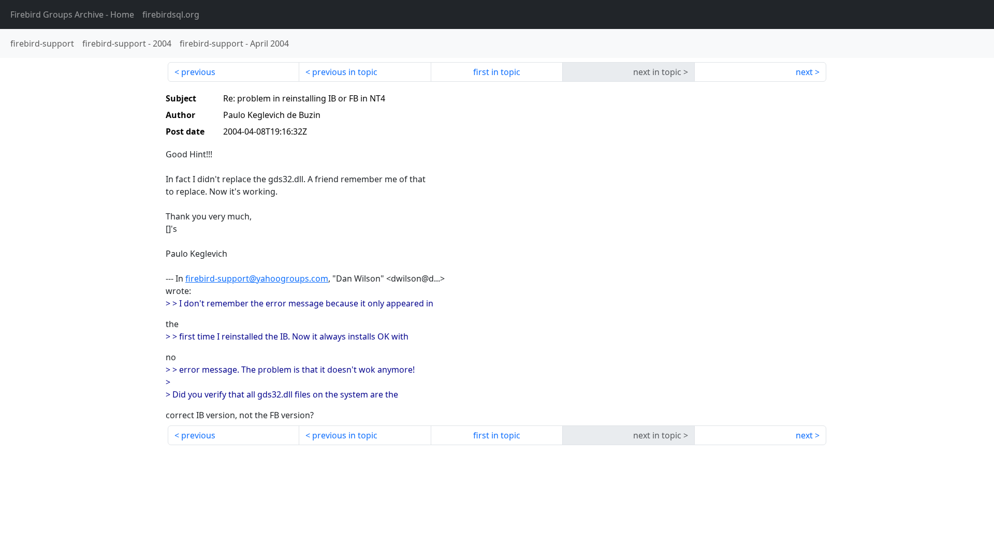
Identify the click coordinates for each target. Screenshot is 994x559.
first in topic (496, 72)
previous (198, 72)
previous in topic (344, 72)
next (804, 72)
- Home (72, 14)
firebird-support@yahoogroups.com (256, 278)
